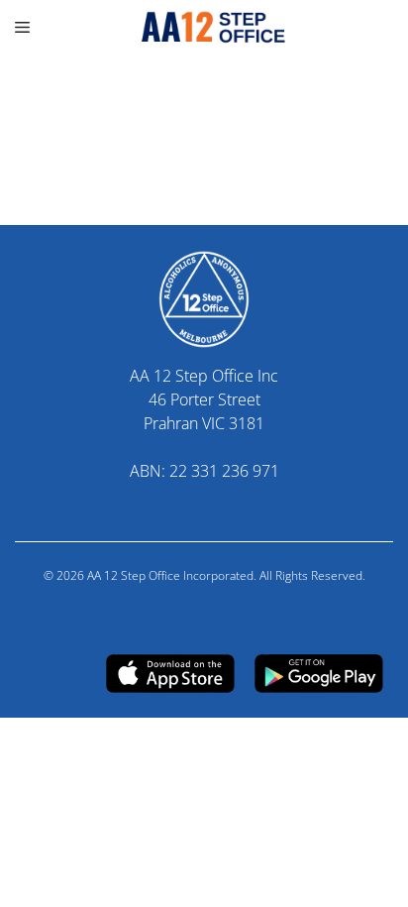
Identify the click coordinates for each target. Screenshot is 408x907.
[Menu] (25, 27)
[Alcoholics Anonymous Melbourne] (204, 27)
